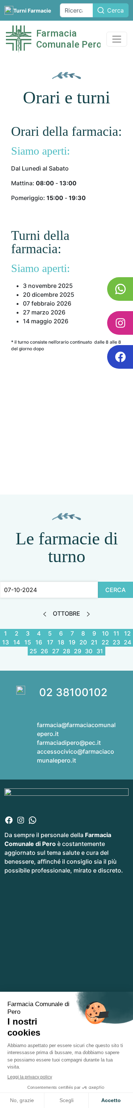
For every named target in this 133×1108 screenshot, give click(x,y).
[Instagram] (20, 819)
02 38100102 (73, 692)
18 (61, 642)
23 (116, 642)
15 (27, 642)
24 (127, 642)
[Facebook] (8, 819)
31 (99, 651)
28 (66, 651)
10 (105, 633)
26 (44, 651)
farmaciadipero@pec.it (69, 742)
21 (94, 642)
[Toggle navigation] (116, 39)
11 (116, 633)
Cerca (115, 10)
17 (50, 642)
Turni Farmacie (32, 10)
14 (16, 642)
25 (33, 651)
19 (72, 642)
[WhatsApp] (32, 819)
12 (127, 633)
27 (55, 651)
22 (105, 642)
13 (5, 642)
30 (88, 651)
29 (77, 651)
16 (38, 642)
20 (83, 642)
